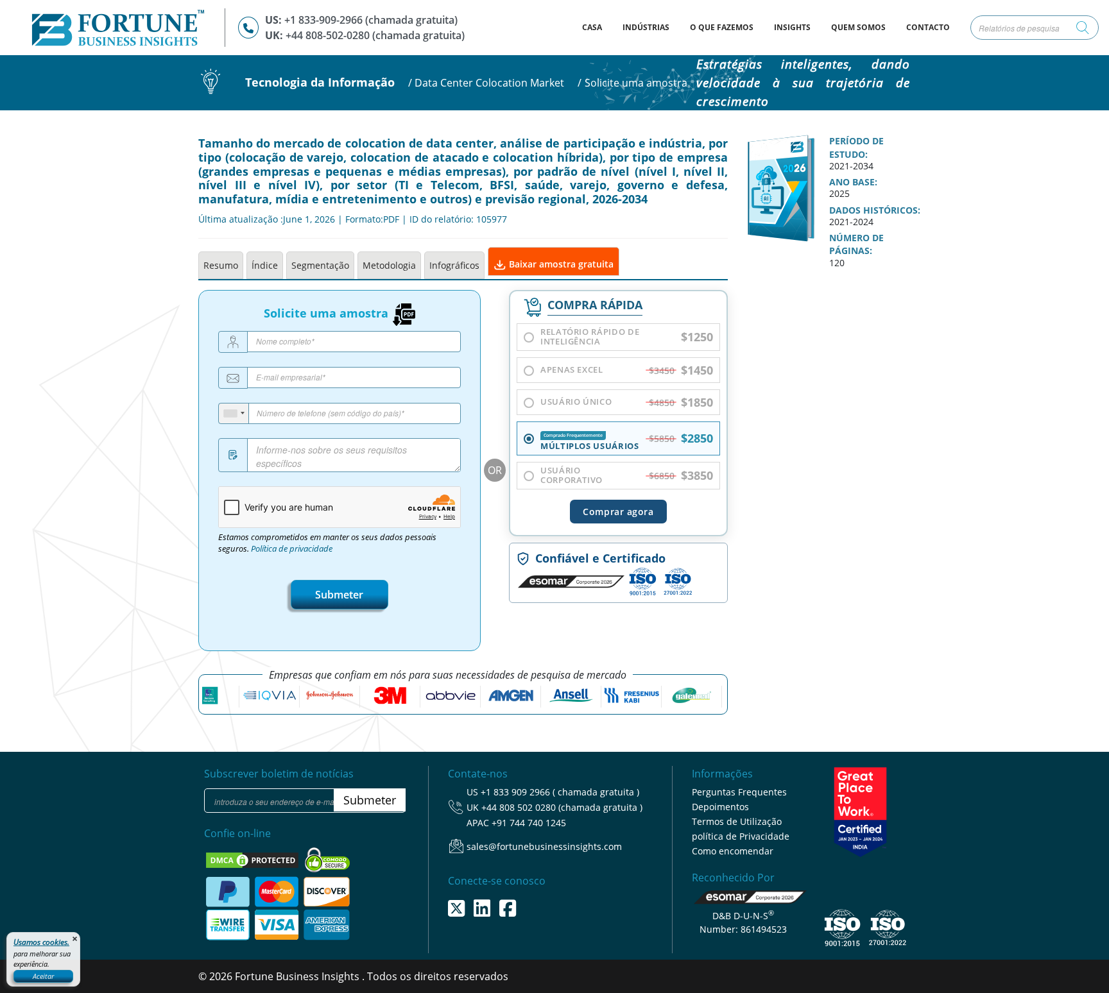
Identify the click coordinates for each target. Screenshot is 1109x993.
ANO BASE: (853, 182)
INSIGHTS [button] (792, 27)
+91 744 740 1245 (529, 823)
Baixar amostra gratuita (560, 264)
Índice (265, 265)
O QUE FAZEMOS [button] (721, 27)
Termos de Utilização (737, 821)
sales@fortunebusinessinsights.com (544, 846)
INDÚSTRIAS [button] (646, 27)
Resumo (220, 265)
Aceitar (43, 976)
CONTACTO (928, 27)
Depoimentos (720, 807)
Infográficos (454, 265)
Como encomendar (732, 851)
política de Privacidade (740, 836)
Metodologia (389, 265)
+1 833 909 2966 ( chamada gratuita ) (560, 792)
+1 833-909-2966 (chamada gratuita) (371, 20)
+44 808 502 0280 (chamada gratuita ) (561, 807)
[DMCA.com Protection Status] (253, 860)
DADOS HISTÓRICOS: (874, 210)
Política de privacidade (291, 548)
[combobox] (234, 413)
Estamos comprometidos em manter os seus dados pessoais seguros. (327, 543)
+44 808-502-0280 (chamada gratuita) (375, 35)
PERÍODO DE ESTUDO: (856, 147)
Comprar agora (618, 511)
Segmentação (320, 265)
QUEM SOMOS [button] (858, 27)
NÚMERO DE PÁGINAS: (856, 244)
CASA (597, 27)
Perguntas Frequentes (739, 792)
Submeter (339, 595)
